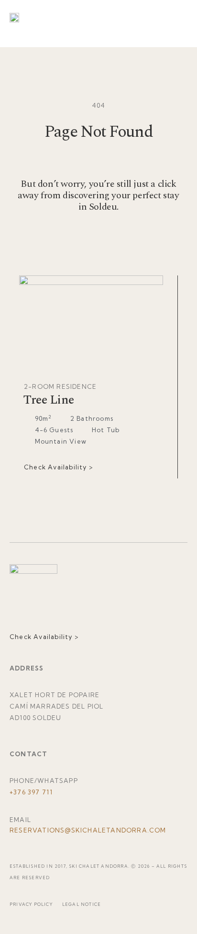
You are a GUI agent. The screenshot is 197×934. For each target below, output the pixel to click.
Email (20, 820)
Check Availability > (58, 467)
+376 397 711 (31, 792)
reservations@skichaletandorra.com (88, 830)
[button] (173, 17)
